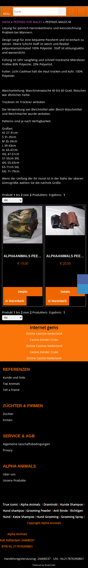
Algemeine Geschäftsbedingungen (26, 444)
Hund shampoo (13, 511)
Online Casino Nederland (44, 358)
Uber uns (9, 474)
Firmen (7, 420)
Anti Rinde (60, 511)
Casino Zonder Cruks (44, 340)
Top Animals (11, 384)
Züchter (8, 414)
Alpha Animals (30, 504)
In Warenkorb (15, 301)
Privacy (7, 450)
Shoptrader (50, 564)
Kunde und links (14, 377)
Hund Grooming (48, 517)
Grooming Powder (38, 511)
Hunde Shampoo (71, 504)
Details (22, 292)
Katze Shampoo (23, 517)
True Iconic (10, 504)
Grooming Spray (72, 517)
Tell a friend (11, 390)
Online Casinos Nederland (44, 333)
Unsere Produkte (14, 480)
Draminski (51, 504)
